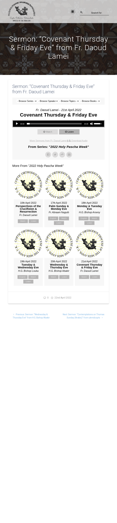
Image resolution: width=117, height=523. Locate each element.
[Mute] (91, 123)
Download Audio (79, 140)
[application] (58, 124)
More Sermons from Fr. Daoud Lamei (48, 140)
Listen (71, 131)
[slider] (54, 123)
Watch (49, 131)
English (53, 218)
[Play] (16, 123)
